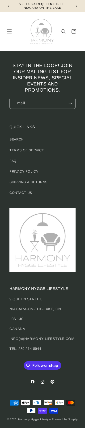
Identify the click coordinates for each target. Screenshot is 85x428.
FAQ (13, 161)
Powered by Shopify (65, 419)
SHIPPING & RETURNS (28, 182)
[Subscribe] (70, 103)
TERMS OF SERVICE (26, 150)
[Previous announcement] (9, 6)
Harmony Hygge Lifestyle (34, 419)
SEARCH (16, 139)
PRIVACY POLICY (23, 171)
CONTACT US (20, 193)
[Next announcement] (76, 6)
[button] (9, 31)
